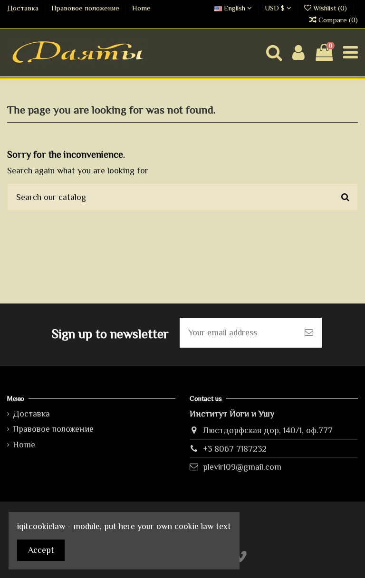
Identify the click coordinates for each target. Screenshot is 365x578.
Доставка (23, 8)
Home (141, 8)
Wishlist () (330, 8)
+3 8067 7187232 (235, 449)
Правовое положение (86, 8)
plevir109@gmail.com (242, 467)
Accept (41, 550)
